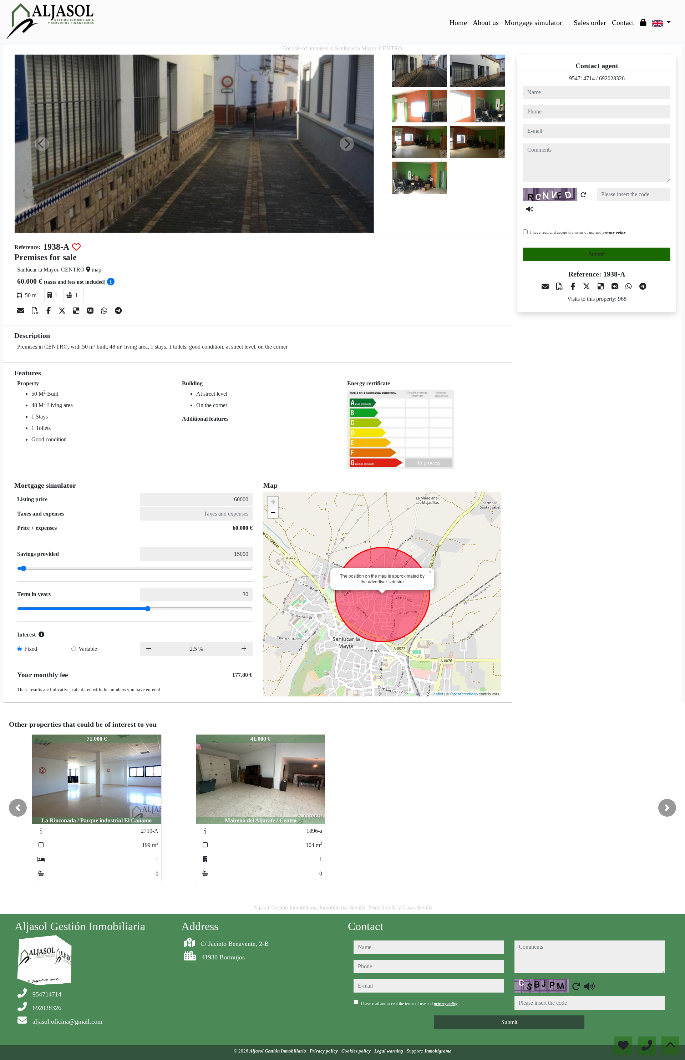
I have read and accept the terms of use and (578, 232)
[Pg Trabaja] (568, 17)
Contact (623, 22)
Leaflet (437, 693)
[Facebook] (49, 311)
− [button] (273, 512)
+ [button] (273, 501)
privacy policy (614, 232)
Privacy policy (324, 1051)
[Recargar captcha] (583, 195)
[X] (63, 311)
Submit (597, 254)
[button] (18, 808)
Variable (87, 649)
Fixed (30, 649)
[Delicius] (77, 311)
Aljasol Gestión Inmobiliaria (278, 1051)
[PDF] (36, 311)
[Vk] (91, 311)
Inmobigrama (438, 1051)
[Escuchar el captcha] (530, 209)
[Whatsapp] (105, 311)
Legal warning (389, 1051)
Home (458, 22)
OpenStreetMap (464, 693)
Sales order (590, 22)
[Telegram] (118, 311)
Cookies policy (356, 1051)
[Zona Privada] (643, 22)
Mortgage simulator (533, 22)
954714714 (582, 78)
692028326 (612, 78)
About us (486, 22)
